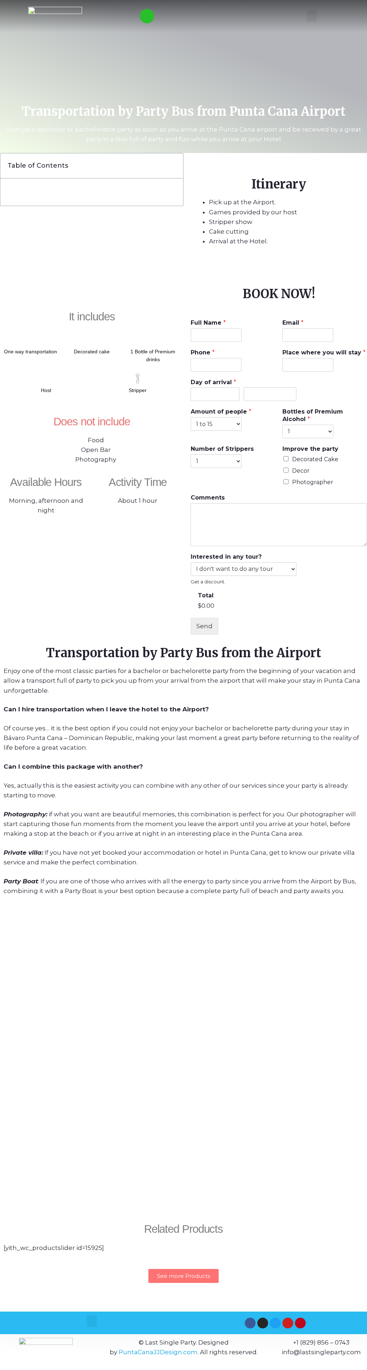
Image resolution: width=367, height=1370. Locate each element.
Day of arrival (213, 382)
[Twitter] (275, 1323)
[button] (312, 16)
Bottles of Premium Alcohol (312, 415)
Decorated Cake (315, 459)
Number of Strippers (222, 448)
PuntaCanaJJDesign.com (158, 1352)
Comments (208, 497)
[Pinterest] (300, 1323)
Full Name (208, 322)
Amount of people (221, 411)
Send (204, 626)
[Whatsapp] (147, 16)
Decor (301, 470)
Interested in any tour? (226, 556)
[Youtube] (287, 1323)
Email (293, 322)
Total (206, 595)
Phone (203, 352)
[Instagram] (262, 1323)
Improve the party (310, 448)
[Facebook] (250, 1323)
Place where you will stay (324, 352)
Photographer (312, 482)
